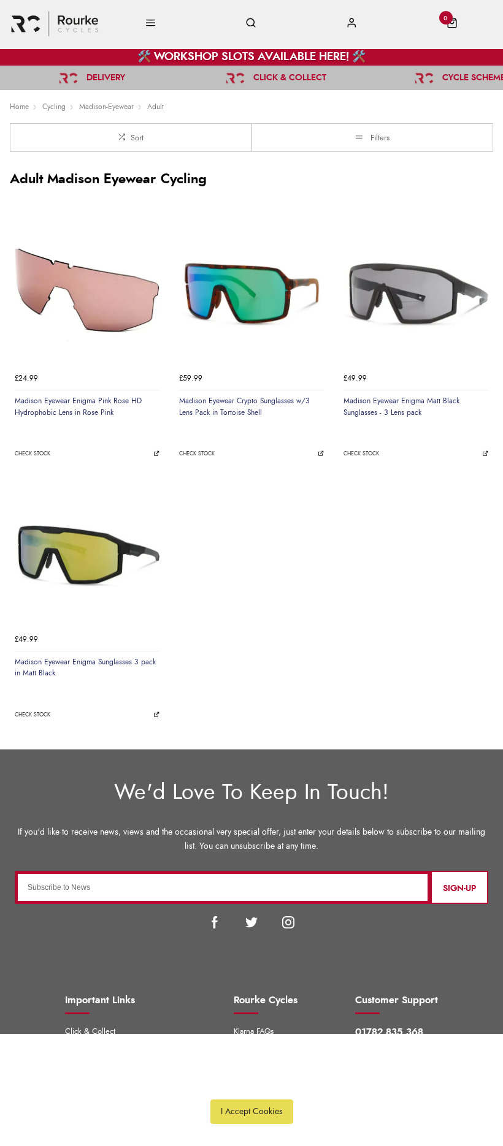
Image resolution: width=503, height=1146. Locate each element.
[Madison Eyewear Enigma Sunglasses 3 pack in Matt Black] (87, 556)
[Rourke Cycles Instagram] (288, 922)
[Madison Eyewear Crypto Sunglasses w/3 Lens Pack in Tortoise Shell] (251, 294)
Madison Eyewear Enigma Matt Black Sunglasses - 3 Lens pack (401, 406)
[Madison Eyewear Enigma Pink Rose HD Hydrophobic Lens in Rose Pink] (87, 294)
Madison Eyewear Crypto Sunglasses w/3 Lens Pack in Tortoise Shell (244, 406)
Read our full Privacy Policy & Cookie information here (251, 1083)
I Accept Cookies (252, 1111)
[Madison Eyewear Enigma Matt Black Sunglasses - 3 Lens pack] (416, 294)
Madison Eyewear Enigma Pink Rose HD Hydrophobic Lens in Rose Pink (78, 406)
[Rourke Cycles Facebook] (214, 922)
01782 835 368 (389, 1032)
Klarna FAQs (254, 1032)
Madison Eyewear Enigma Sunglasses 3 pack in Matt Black (85, 667)
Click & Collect (90, 1032)
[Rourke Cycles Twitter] (251, 922)
